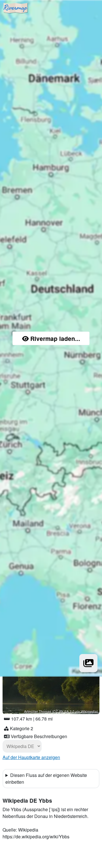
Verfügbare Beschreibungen (39, 736)
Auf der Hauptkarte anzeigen (31, 757)
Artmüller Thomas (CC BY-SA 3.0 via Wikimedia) (61, 711)
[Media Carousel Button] (88, 663)
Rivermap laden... (55, 338)
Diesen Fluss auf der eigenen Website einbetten (46, 778)
